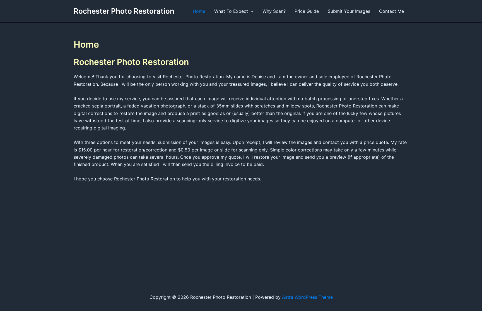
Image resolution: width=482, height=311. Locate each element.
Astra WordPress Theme (307, 297)
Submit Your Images (349, 11)
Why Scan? (274, 11)
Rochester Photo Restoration (124, 11)
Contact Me (391, 11)
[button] (251, 11)
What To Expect (231, 11)
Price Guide (307, 11)
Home (199, 11)
